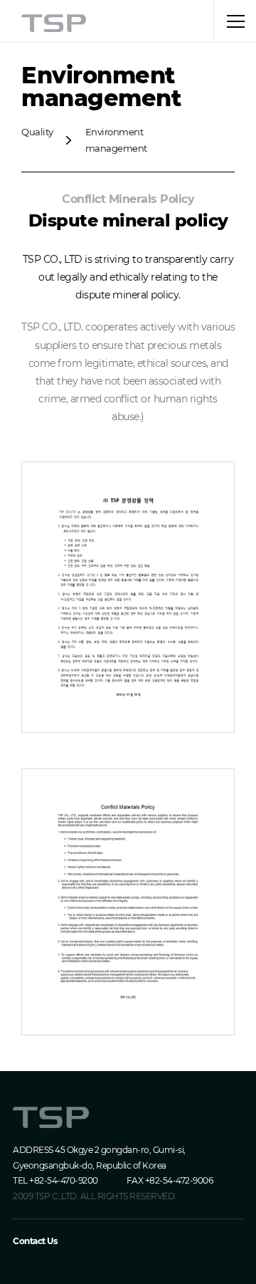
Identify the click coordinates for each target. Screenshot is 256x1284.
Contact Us (35, 1241)
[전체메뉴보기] (234, 21)
